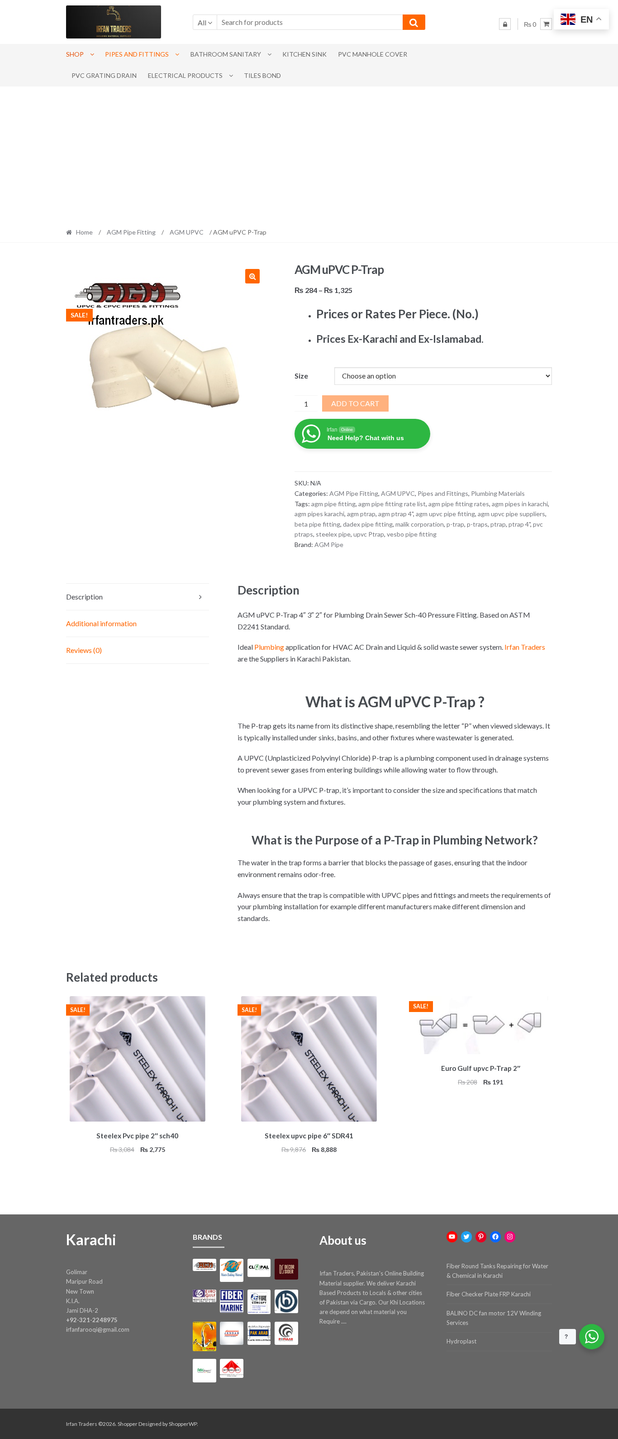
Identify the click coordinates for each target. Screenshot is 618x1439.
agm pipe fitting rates (458, 504)
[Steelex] (231, 1368)
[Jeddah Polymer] (231, 1333)
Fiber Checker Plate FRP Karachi (489, 1294)
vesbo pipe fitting (412, 534)
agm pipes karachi (319, 514)
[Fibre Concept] (259, 1302)
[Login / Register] (505, 24)
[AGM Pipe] (204, 1265)
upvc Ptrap (368, 534)
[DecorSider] (286, 1269)
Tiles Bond (262, 75)
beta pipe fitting (317, 524)
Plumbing (269, 647)
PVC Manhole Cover (372, 54)
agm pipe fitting (333, 504)
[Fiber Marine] (231, 1301)
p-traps (477, 524)
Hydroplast (461, 1341)
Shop (75, 54)
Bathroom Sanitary (225, 54)
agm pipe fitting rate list (392, 504)
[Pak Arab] (259, 1333)
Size (301, 375)
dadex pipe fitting (368, 524)
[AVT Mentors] (231, 1270)
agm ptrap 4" (395, 514)
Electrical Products (185, 75)
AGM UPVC (187, 232)
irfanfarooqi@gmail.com (97, 1329)
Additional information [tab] (101, 623)
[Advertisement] (309, 154)
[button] (252, 276)
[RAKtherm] (204, 1370)
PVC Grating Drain (104, 75)
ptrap (498, 524)
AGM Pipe (328, 544)
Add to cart (355, 403)
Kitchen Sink (304, 54)
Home (84, 232)
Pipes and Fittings (137, 54)
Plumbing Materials (498, 493)
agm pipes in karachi (520, 504)
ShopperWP (183, 1423)
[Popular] (286, 1333)
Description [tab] (84, 596)
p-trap (455, 524)
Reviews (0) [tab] (84, 650)
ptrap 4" (519, 524)
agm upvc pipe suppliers (511, 514)
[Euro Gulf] (204, 1296)
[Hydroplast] (286, 1301)
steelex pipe (333, 534)
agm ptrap (361, 514)
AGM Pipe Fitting (131, 232)
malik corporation (419, 524)
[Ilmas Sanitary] (204, 1336)
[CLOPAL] (259, 1268)
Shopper (128, 1423)
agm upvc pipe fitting (445, 514)
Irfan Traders (524, 647)
